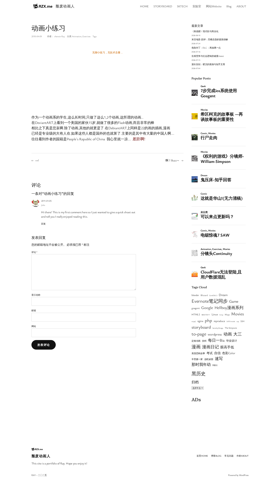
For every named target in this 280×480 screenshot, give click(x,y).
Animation (77, 36)
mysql (194, 321)
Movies (237, 314)
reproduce (219, 321)
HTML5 (196, 314)
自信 (217, 353)
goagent (196, 308)
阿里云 (215, 365)
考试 (209, 353)
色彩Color (228, 353)
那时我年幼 (201, 364)
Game (233, 301)
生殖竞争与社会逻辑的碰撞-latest (208, 55)
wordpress (215, 334)
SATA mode (231, 321)
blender (195, 295)
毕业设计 (231, 340)
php (208, 320)
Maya (227, 314)
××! (37, 160)
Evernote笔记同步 (210, 301)
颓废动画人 (65, 6)
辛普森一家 (197, 359)
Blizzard (204, 295)
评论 (34, 252)
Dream (223, 295)
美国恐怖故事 (198, 353)
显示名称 (35, 294)
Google (207, 307)
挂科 (204, 340)
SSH (242, 321)
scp (238, 321)
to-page (199, 334)
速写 (219, 358)
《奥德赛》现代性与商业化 (205, 31)
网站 (33, 326)
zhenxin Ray (59, 36)
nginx (200, 321)
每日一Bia (216, 340)
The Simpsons (231, 327)
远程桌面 (208, 359)
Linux (215, 314)
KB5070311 (206, 315)
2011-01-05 (46, 200)
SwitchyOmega (217, 328)
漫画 (196, 347)
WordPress (244, 475)
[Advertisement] (219, 424)
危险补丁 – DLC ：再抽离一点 (206, 47)
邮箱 (33, 310)
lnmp (221, 315)
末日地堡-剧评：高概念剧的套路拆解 (210, 39)
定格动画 (196, 340)
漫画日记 (210, 346)
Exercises (86, 36)
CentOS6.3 (213, 295)
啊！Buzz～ (172, 160)
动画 (227, 334)
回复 (43, 223)
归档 (195, 382)
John (43, 205)
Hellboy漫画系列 (229, 307)
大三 (237, 334)
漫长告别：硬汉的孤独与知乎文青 (208, 64)
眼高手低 (227, 347)
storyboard (201, 327)
